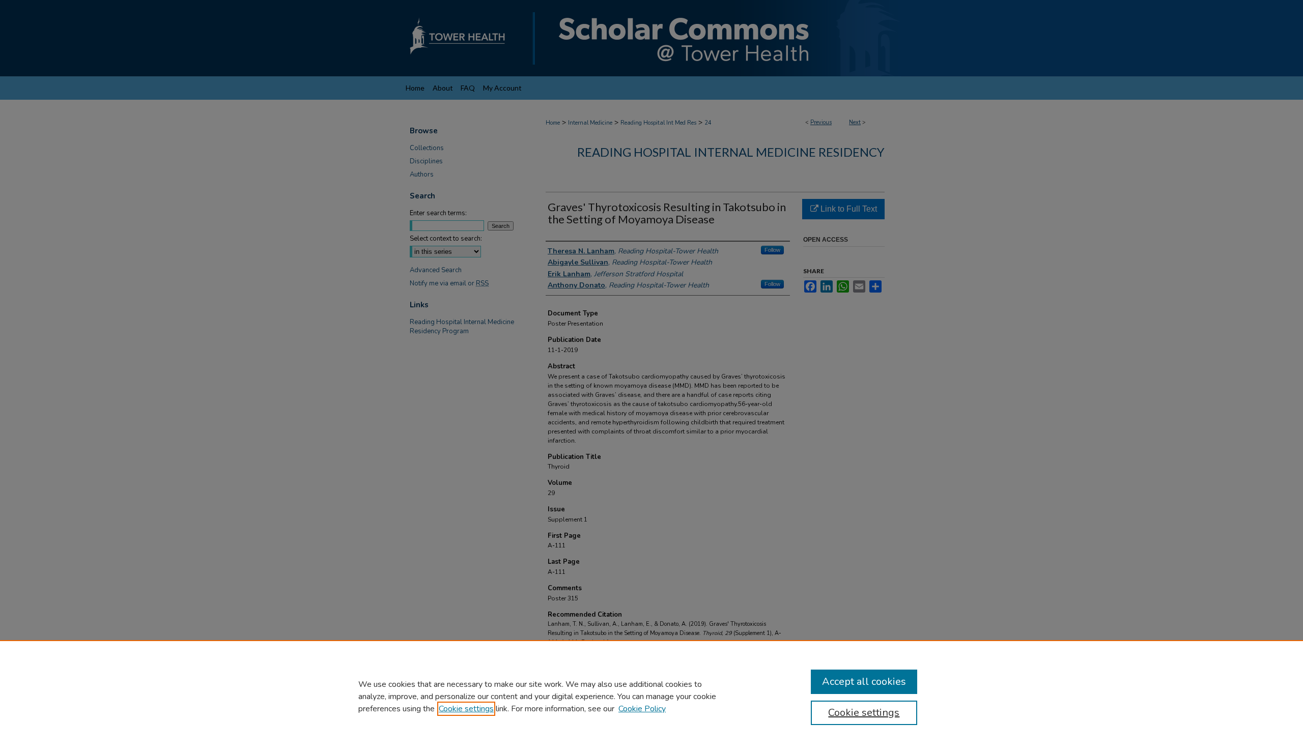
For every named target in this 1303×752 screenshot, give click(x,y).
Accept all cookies (864, 681)
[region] (651, 696)
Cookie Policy (642, 708)
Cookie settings (466, 708)
